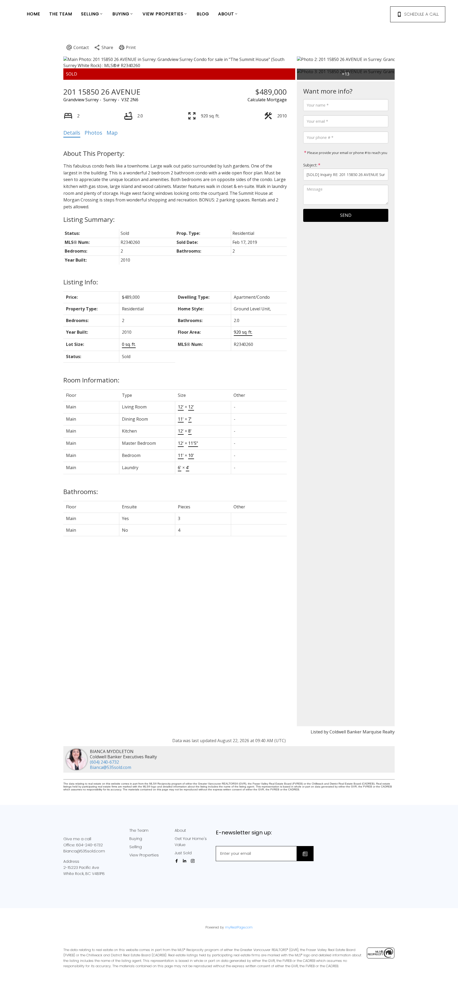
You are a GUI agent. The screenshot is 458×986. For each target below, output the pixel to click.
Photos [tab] (93, 132)
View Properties (144, 855)
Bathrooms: (80, 491)
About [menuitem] (226, 14)
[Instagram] (194, 861)
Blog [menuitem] (203, 14)
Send (345, 215)
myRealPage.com (239, 927)
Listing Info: (80, 282)
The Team (138, 830)
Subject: (310, 165)
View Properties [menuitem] (163, 14)
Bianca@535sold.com (110, 767)
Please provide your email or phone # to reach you (346, 152)
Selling (135, 846)
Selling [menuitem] (90, 14)
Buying (135, 838)
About (180, 830)
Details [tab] (71, 132)
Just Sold (183, 853)
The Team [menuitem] (60, 14)
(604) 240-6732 (104, 762)
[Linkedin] (185, 861)
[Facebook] (177, 861)
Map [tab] (112, 132)
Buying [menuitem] (121, 14)
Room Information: (91, 380)
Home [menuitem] (33, 14)
